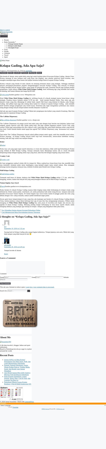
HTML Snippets (45, 409)
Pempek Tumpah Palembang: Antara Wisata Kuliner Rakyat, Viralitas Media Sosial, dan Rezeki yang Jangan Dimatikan (17, 368)
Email (34, 277)
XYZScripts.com (60, 409)
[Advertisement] (53, 14)
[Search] (28, 291)
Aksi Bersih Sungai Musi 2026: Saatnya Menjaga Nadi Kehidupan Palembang (17, 374)
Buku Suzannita (9, 42)
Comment (3, 274)
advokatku (7, 245)
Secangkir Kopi (13, 48)
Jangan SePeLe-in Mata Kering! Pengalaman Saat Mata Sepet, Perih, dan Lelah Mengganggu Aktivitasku (17, 361)
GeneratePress (29, 402)
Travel (6, 55)
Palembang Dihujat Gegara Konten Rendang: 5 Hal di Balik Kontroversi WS (17, 383)
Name (2, 277)
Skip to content (5, 30)
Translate (15, 407)
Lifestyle (7, 53)
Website (66, 277)
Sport (6, 57)
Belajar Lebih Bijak (14, 46)
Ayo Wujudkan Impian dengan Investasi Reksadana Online (21, 210)
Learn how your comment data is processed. (40, 287)
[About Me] (5, 342)
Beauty (6, 40)
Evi (5, 227)
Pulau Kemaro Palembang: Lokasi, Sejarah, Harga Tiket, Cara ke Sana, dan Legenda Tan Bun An (17, 378)
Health (6, 51)
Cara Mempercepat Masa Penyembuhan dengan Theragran (21, 212)
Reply (6, 237)
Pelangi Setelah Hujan (15, 44)
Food (6, 49)
